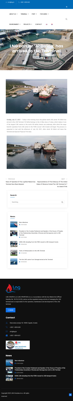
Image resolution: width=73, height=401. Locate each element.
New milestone (23, 222)
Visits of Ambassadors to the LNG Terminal (32, 251)
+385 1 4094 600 (25, 2)
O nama (10, 310)
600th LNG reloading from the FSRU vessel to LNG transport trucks (38, 242)
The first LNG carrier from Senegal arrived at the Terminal (36, 259)
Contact (38, 24)
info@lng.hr (11, 2)
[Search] (61, 202)
